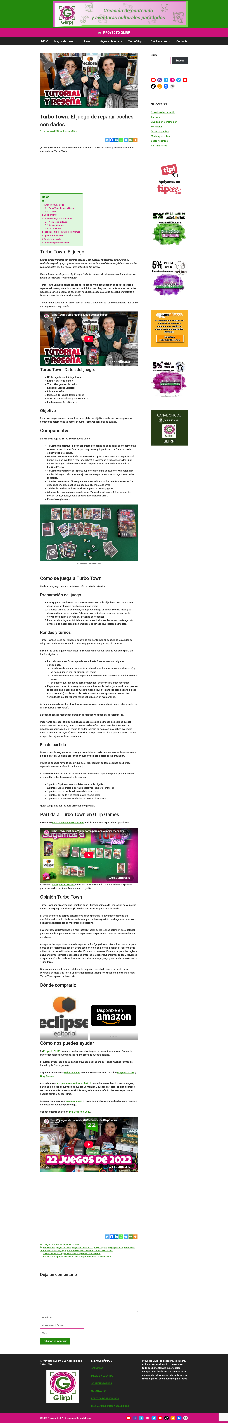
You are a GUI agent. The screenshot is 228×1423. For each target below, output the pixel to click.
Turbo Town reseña (103, 1250)
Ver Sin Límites (159, 145)
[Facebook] (112, 140)
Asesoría (155, 117)
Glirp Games (49, 1247)
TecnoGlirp (134, 41)
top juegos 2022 (115, 1247)
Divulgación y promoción (164, 121)
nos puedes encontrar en (70, 1083)
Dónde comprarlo (52, 239)
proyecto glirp (100, 1247)
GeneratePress (83, 1418)
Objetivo (52, 211)
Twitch (87, 1083)
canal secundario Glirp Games (68, 822)
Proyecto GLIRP (116, 33)
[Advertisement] (89, 174)
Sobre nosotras (159, 140)
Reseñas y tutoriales (69, 1244)
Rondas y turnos (56, 225)
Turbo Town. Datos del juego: (62, 208)
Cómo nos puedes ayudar (56, 242)
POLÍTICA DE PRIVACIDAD (105, 1398)
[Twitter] (107, 140)
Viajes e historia (109, 41)
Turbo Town (129, 1247)
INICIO (44, 41)
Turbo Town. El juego (54, 205)
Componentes (51, 215)
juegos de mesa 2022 (82, 1247)
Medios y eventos (160, 136)
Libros (86, 41)
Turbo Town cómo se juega (53, 1250)
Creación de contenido (163, 112)
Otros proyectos (160, 131)
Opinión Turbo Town (53, 235)
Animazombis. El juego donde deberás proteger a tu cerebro (71, 1253)
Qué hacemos (159, 41)
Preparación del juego (58, 222)
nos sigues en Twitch (63, 884)
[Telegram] (126, 140)
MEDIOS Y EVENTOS (102, 1375)
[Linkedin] (116, 140)
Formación (157, 126)
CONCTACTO (98, 1390)
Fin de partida (55, 228)
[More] (135, 140)
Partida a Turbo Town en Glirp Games (62, 232)
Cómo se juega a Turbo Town (58, 218)
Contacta (181, 41)
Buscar (154, 55)
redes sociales (72, 1072)
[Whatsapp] (121, 140)
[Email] (131, 140)
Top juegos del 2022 (79, 1111)
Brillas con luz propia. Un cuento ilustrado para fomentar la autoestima (77, 1256)
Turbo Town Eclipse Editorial (80, 1250)
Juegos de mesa (63, 41)
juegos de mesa (63, 1247)
